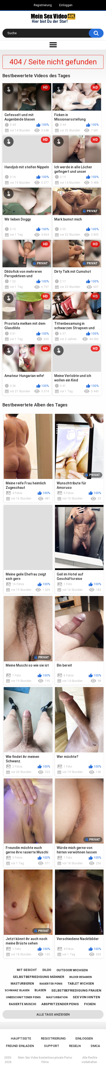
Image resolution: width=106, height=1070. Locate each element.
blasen (40, 990)
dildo (46, 970)
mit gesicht (27, 970)
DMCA (95, 1046)
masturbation (57, 997)
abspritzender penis (60, 1004)
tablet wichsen (81, 983)
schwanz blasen (17, 990)
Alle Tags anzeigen (53, 1014)
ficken (90, 1004)
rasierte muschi (22, 1004)
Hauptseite (21, 1038)
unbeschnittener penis (23, 997)
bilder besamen (80, 977)
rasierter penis (50, 983)
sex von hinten (86, 997)
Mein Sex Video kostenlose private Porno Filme (45, 1060)
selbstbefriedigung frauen (76, 990)
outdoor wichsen (72, 970)
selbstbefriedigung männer (38, 977)
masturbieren (22, 983)
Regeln (75, 1046)
